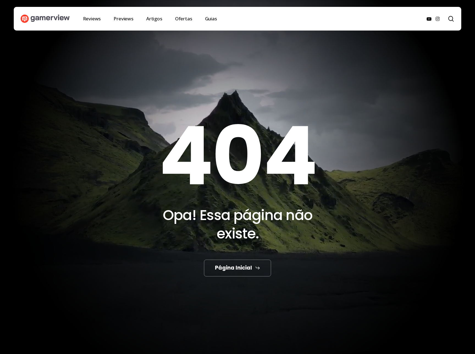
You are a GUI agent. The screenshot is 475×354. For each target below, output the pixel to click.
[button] (237, 268)
